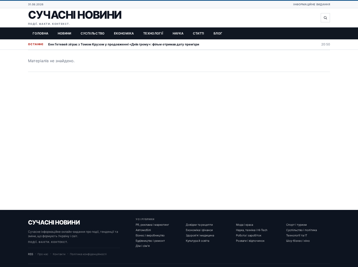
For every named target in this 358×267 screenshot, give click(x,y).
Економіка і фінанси (199, 230)
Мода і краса (244, 224)
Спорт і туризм (296, 224)
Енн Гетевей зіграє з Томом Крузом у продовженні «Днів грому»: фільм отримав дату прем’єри (123, 44)
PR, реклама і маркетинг (152, 224)
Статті (198, 33)
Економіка (124, 33)
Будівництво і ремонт (150, 240)
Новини (64, 33)
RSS (30, 254)
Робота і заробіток (248, 235)
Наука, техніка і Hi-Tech (251, 230)
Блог (218, 33)
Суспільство (92, 33)
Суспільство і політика (301, 230)
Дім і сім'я (143, 246)
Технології (153, 33)
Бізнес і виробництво (150, 235)
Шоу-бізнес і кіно (298, 240)
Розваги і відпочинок (250, 240)
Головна (40, 33)
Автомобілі (143, 230)
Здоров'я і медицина (200, 235)
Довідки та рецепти (199, 224)
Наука (178, 33)
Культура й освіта (197, 240)
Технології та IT (296, 235)
